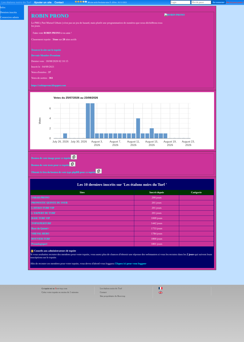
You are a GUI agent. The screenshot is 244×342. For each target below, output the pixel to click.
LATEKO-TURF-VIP (42, 207)
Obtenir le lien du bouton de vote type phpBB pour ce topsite (63, 172)
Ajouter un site (42, 2)
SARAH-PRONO (40, 197)
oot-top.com (61, 288)
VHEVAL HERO (40, 233)
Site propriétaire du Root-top (112, 296)
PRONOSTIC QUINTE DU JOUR (49, 202)
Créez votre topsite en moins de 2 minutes (60, 292)
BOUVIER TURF (40, 238)
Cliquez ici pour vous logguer (130, 263)
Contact (59, 2)
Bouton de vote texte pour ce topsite (50, 165)
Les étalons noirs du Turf (16, 2)
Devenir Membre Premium (45, 55)
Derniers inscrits (8, 12)
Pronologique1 (39, 243)
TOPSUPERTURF (41, 223)
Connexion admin (9, 17)
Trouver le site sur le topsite (46, 49)
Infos (2, 7)
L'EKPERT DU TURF (43, 213)
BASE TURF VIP (40, 218)
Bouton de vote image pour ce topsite (51, 158)
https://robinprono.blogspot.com (48, 85)
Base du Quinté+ (40, 228)
